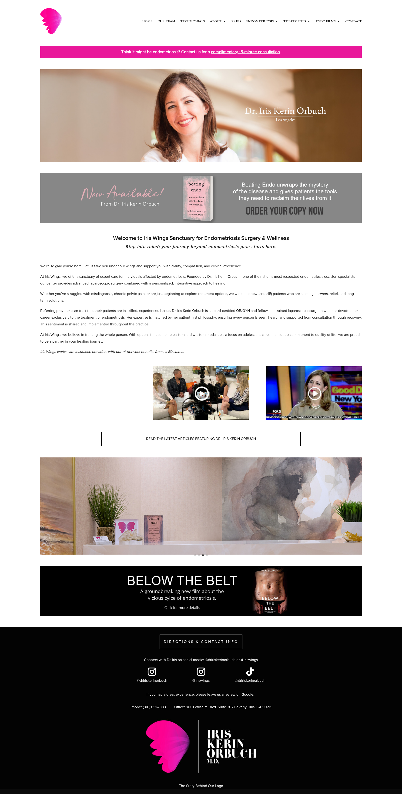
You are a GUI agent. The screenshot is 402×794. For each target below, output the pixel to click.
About (215, 21)
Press (236, 21)
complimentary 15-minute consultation (245, 51)
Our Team (166, 21)
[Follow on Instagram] (152, 671)
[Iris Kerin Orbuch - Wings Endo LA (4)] (201, 553)
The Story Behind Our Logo (201, 786)
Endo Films (325, 21)
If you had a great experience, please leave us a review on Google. (201, 694)
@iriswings (249, 660)
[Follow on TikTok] (250, 671)
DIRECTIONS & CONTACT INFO (201, 641)
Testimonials (192, 21)
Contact (353, 21)
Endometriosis (260, 21)
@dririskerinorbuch (220, 660)
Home (147, 21)
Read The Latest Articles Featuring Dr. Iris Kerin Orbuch (201, 439)
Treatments (294, 21)
